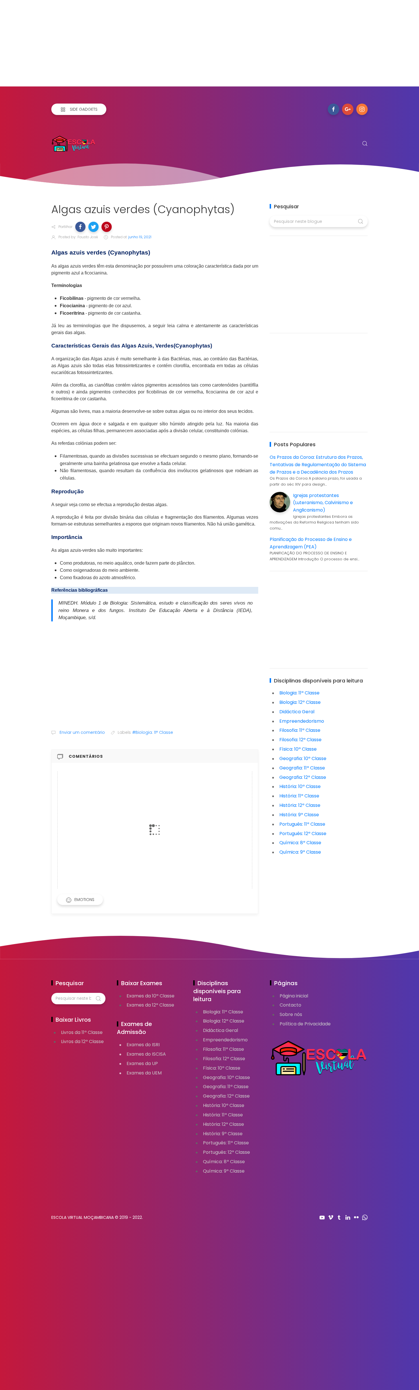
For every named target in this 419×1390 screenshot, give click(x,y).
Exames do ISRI (143, 1044)
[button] (80, 227)
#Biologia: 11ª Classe (152, 732)
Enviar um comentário (81, 732)
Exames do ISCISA (146, 1054)
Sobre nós (291, 1014)
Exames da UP (142, 1063)
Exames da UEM (144, 1073)
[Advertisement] (171, 46)
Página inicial (294, 996)
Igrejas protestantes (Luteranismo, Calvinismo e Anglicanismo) (323, 502)
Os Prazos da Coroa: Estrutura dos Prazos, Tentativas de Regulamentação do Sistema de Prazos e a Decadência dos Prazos (318, 464)
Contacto (290, 1005)
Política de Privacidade (305, 1024)
